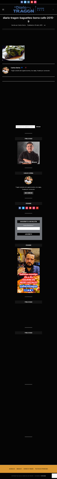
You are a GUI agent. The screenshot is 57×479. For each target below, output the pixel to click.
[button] (3, 9)
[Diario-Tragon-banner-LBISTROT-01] (28, 142)
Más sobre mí (28, 193)
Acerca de (12, 469)
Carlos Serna (22, 25)
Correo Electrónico (28, 225)
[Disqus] (28, 102)
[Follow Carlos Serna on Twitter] (23, 68)
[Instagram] (25, 68)
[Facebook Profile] (21, 68)
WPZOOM (43, 476)
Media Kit (19, 469)
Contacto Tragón (28, 469)
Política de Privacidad (41, 469)
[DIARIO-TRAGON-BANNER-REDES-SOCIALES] (28, 249)
